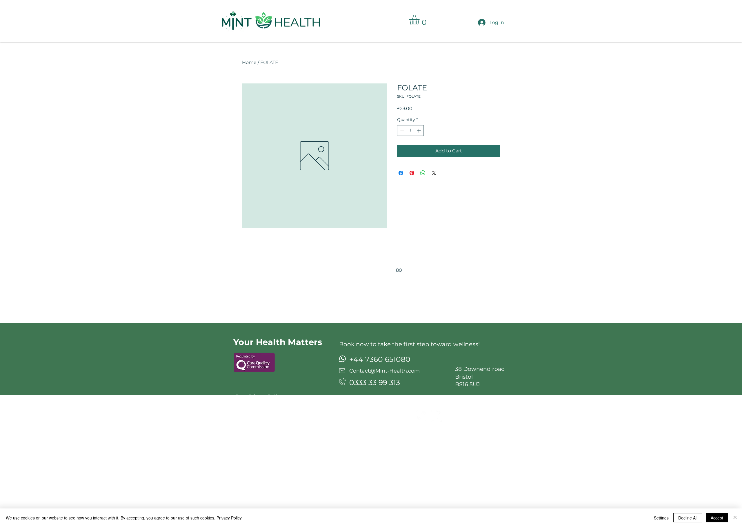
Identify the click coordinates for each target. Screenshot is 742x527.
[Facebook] (436, 416)
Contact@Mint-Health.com (384, 371)
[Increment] (419, 130)
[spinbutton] (410, 130)
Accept (717, 518)
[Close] (735, 517)
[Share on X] (433, 172)
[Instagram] (422, 416)
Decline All (687, 518)
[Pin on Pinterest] (411, 172)
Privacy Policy (229, 518)
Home (249, 62)
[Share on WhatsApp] (422, 172)
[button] (420, 20)
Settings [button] (661, 518)
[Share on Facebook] (400, 172)
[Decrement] (401, 130)
